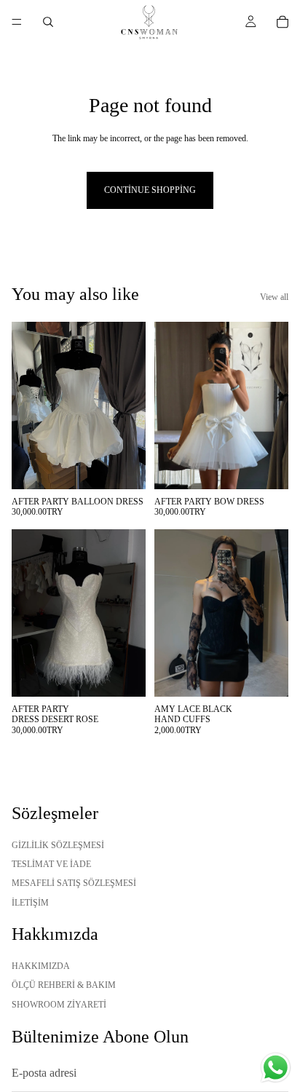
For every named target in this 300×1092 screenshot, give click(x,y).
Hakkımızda (41, 965)
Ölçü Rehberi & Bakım (64, 985)
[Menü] (16, 22)
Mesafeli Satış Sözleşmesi (74, 883)
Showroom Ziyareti (59, 1004)
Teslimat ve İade (51, 863)
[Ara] (48, 22)
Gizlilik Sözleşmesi (58, 844)
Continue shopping (150, 190)
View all (274, 297)
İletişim (30, 902)
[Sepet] (283, 22)
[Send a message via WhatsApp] (275, 1068)
